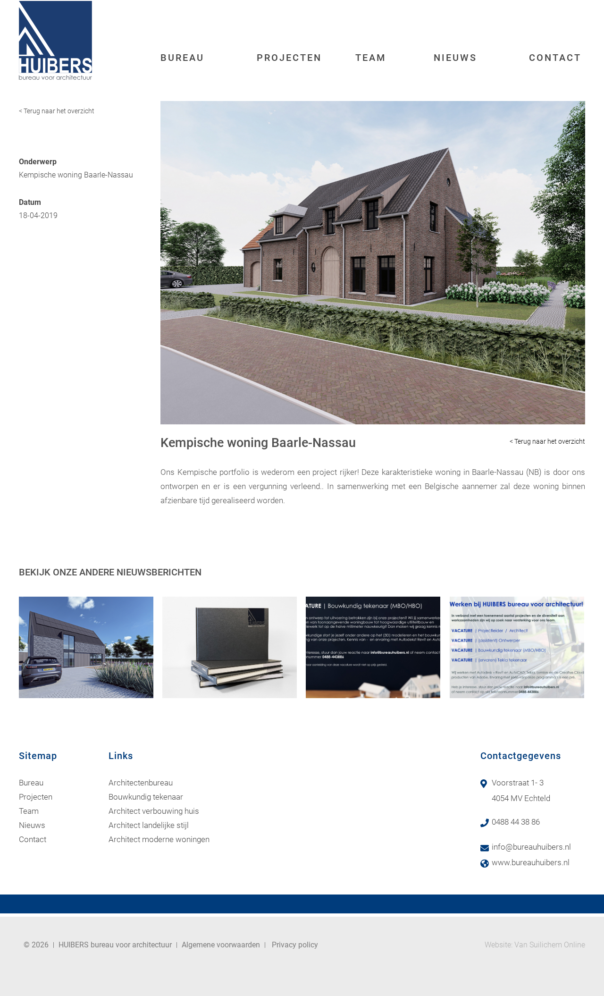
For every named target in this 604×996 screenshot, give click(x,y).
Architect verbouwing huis (154, 811)
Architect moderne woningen (159, 839)
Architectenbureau (141, 782)
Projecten (289, 57)
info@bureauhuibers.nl (531, 847)
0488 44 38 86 (516, 822)
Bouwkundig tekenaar (146, 797)
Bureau (182, 57)
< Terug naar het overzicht (56, 111)
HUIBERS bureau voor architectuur (115, 944)
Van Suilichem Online (549, 944)
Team (370, 57)
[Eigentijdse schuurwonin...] (86, 647)
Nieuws (455, 57)
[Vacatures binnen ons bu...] (517, 647)
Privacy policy (295, 944)
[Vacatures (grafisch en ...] (373, 647)
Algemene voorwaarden (221, 944)
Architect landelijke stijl (149, 825)
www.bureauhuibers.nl (531, 862)
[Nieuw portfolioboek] (229, 647)
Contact (555, 57)
